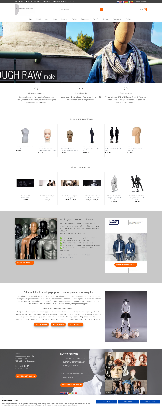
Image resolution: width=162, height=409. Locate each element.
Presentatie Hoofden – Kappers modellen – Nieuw (47, 149)
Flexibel (74, 19)
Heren (55, 19)
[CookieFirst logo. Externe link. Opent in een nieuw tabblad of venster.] (2, 398)
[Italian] (129, 1)
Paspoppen (85, 19)
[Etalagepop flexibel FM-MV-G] (137, 183)
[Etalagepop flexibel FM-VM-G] (114, 183)
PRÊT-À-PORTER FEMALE (92, 198)
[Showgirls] (70, 183)
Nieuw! (38, 19)
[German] (126, 1)
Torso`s (95, 19)
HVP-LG (18, 149)
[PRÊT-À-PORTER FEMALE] (92, 183)
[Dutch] (117, 1)
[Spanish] (132, 1)
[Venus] (48, 183)
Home (31, 19)
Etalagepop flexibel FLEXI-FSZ (91, 149)
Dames (46, 19)
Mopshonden (25, 198)
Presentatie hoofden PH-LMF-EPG (135, 149)
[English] (120, 1)
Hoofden (106, 19)
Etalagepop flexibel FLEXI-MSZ (113, 149)
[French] (123, 1)
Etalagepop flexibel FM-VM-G (114, 198)
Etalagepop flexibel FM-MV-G (136, 198)
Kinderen (64, 19)
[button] (141, 1)
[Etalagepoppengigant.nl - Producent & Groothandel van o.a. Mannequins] (26, 9)
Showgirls (70, 198)
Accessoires (117, 19)
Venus (47, 198)
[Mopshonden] (25, 183)
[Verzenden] (101, 9)
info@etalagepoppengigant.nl (63, 1)
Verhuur (128, 19)
